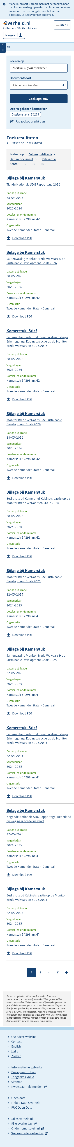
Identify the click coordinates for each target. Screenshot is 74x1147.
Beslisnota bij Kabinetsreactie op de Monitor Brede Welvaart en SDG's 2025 (36, 897)
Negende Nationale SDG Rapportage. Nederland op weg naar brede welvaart (38, 819)
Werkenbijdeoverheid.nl (27, 1133)
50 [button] (42, 164)
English (16, 1046)
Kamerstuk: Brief (21, 330)
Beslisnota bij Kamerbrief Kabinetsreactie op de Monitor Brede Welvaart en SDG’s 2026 (38, 501)
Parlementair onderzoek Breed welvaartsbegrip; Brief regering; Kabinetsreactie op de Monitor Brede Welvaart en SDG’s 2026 (38, 341)
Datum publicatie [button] (40, 154)
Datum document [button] (21, 159)
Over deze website (23, 1037)
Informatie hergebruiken (27, 1067)
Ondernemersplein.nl (25, 1128)
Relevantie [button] (49, 159)
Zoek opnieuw (38, 99)
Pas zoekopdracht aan (30, 121)
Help (14, 1051)
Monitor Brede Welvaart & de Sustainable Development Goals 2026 (34, 422)
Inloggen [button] (10, 35)
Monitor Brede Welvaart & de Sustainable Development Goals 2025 (34, 579)
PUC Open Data (21, 1107)
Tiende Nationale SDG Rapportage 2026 (33, 184)
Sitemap (16, 1082)
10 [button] (24, 164)
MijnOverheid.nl (22, 1119)
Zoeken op (17, 61)
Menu (64, 25)
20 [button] (33, 164)
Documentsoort (20, 78)
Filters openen (3, 44)
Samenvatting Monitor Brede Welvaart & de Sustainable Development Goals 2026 (35, 261)
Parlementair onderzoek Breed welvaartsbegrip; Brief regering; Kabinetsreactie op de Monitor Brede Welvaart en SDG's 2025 (38, 738)
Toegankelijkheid (22, 1077)
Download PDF (22, 238)
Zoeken (16, 1056)
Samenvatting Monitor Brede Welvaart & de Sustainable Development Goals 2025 (35, 658)
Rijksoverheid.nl (22, 1124)
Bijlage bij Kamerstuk (25, 178)
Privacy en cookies (23, 1072)
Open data (18, 1098)
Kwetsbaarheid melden (27, 1087)
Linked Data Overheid (25, 1103)
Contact (16, 1042)
